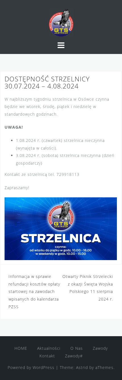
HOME (20, 348)
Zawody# (74, 356)
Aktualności (48, 348)
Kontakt (47, 356)
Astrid (82, 367)
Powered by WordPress (31, 367)
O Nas (76, 348)
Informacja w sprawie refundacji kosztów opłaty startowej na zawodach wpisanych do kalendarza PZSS (34, 291)
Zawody (100, 348)
